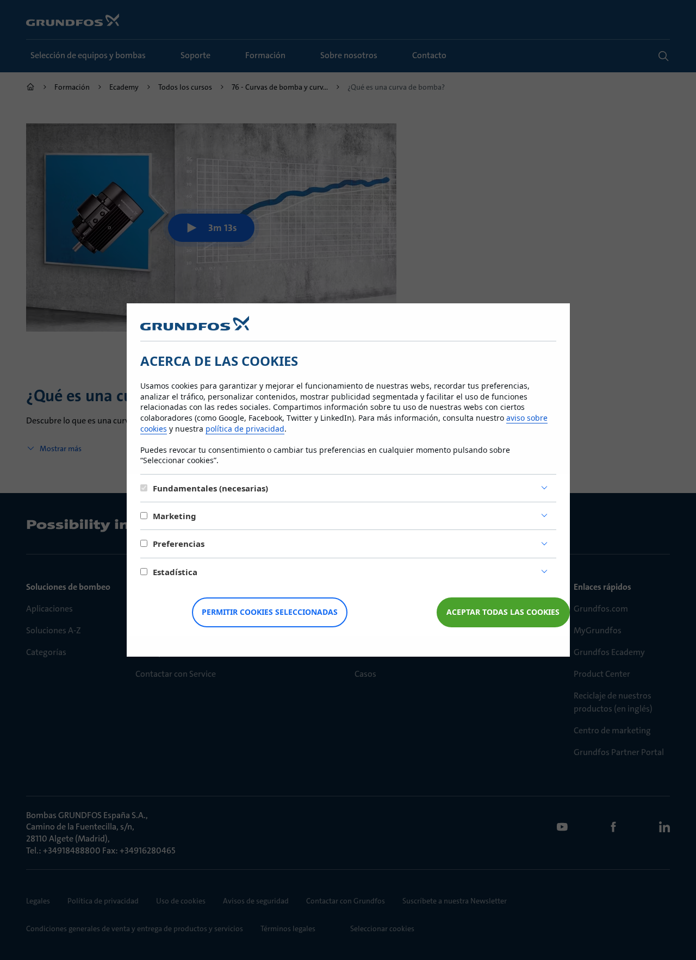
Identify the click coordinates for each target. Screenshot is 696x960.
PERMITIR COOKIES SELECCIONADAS (270, 612)
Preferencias (178, 543)
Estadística (175, 571)
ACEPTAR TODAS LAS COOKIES (503, 612)
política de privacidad (245, 428)
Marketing (174, 515)
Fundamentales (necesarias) (210, 488)
